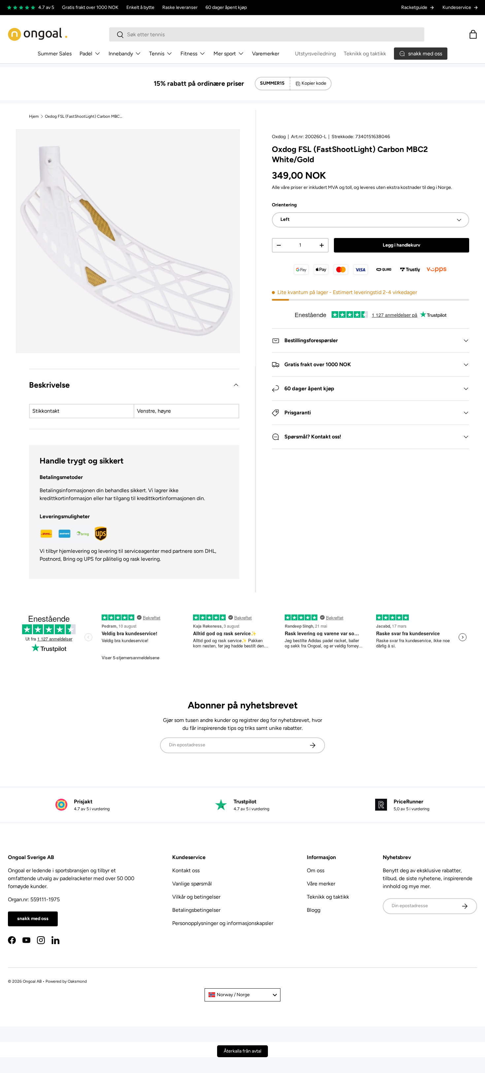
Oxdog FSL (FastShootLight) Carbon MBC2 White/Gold (84, 116)
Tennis (156, 53)
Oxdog (279, 136)
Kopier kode (314, 83)
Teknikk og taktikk (365, 53)
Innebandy (121, 53)
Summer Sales (55, 53)
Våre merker (321, 883)
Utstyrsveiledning (315, 53)
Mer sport (224, 53)
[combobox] (266, 34)
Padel (86, 53)
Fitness (188, 53)
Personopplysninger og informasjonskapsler (222, 923)
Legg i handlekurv (401, 245)
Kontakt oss (186, 870)
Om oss (315, 870)
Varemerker (265, 53)
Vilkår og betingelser (196, 897)
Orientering (284, 205)
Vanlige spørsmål (192, 883)
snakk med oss (32, 918)
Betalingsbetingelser (196, 910)
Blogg (313, 910)
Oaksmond (77, 981)
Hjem (34, 116)
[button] (473, 34)
